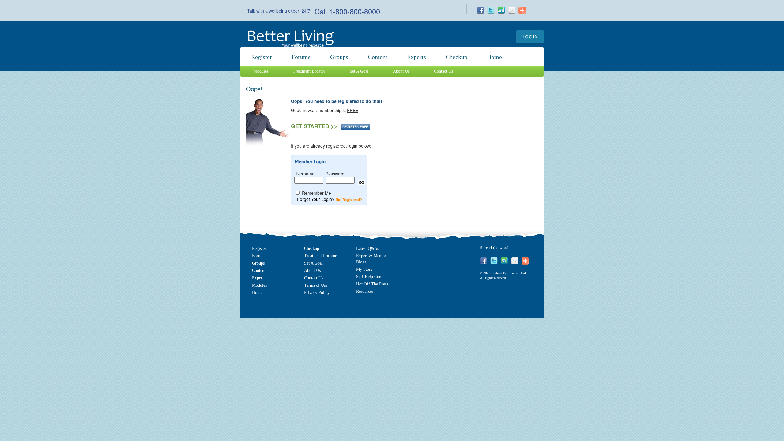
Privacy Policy (317, 292)
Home (494, 57)
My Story (364, 269)
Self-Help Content (372, 276)
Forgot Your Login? (315, 199)
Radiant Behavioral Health (510, 273)
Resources (364, 291)
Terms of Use (315, 285)
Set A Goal (359, 71)
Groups (339, 57)
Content (259, 270)
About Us (401, 71)
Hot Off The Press (372, 284)
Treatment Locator (309, 71)
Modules (261, 71)
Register (261, 57)
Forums (301, 57)
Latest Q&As (367, 248)
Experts (416, 57)
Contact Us (443, 71)
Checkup (456, 57)
